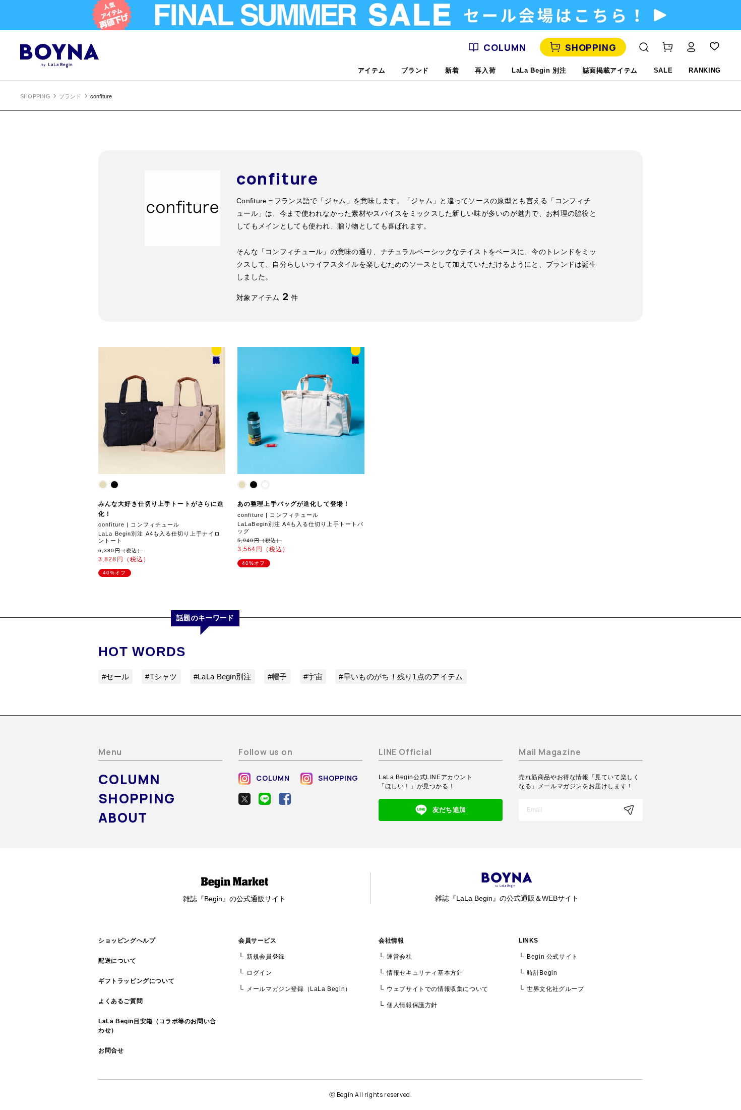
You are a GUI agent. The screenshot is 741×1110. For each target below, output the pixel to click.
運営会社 (399, 956)
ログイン (259, 972)
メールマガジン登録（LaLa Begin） (298, 988)
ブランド (70, 96)
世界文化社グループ (555, 988)
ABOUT (123, 817)
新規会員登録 (265, 956)
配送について (117, 960)
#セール (115, 676)
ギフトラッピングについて (136, 980)
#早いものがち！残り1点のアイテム (401, 676)
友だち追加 (449, 809)
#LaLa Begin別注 (223, 676)
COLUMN (504, 47)
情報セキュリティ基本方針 (425, 972)
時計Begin (542, 972)
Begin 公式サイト (552, 956)
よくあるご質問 (120, 1001)
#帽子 (277, 676)
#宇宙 (313, 676)
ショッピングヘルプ (126, 940)
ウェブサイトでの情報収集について (437, 988)
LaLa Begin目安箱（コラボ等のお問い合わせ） (157, 1026)
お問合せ (111, 1050)
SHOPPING (590, 47)
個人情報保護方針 (412, 1005)
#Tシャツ (161, 676)
